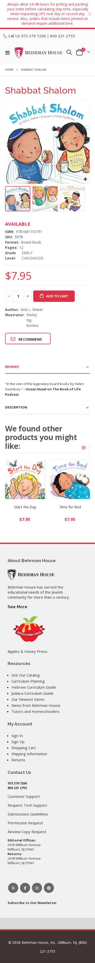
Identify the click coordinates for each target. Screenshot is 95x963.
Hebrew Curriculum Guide (33, 687)
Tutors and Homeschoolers (35, 711)
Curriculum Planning (28, 681)
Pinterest (49, 888)
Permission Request (25, 822)
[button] (85, 179)
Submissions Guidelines (28, 813)
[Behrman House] (31, 573)
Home (9, 69)
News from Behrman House (35, 705)
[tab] (47, 367)
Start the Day (25, 507)
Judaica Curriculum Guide (32, 693)
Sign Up (18, 741)
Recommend (30, 339)
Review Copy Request (27, 831)
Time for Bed (70, 507)
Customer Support (24, 796)
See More (17, 606)
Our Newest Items (27, 699)
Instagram (37, 888)
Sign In (17, 735)
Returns (18, 759)
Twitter (13, 888)
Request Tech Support (27, 805)
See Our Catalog (25, 675)
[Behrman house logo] (38, 52)
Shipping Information (29, 753)
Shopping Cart (23, 747)
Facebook (25, 888)
